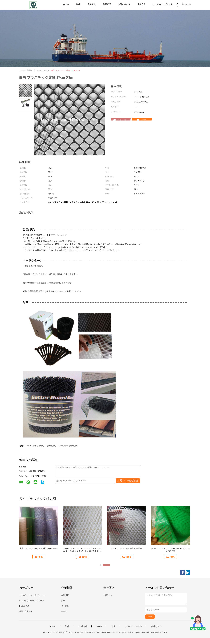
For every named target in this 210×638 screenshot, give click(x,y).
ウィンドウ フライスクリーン (31, 600)
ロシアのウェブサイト (163, 4)
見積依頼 (141, 4)
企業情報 (92, 4)
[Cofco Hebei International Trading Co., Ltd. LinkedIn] (188, 572)
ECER (164, 632)
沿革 (63, 600)
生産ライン (108, 595)
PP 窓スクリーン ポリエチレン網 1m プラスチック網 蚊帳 (170, 549)
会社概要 (65, 595)
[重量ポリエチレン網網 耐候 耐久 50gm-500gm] (38, 525)
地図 (113, 626)
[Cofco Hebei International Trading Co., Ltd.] (33, 5)
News (99, 626)
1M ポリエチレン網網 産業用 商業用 (126, 548)
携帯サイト (156, 626)
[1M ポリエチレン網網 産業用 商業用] (126, 525)
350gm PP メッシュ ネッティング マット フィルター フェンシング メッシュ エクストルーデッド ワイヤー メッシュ (82, 549)
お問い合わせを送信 (127, 480)
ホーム (66, 4)
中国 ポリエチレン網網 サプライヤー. (59, 632)
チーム (64, 611)
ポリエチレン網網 (35, 445)
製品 (78, 4)
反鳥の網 (51, 445)
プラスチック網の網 (68, 445)
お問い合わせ (124, 4)
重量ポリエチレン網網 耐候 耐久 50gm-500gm (39, 548)
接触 (143, 119)
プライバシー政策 (133, 626)
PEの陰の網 (24, 606)
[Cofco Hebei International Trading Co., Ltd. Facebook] (182, 572)
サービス (65, 606)
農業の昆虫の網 (25, 611)
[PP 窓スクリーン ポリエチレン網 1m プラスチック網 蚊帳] (170, 525)
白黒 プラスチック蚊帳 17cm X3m (65, 70)
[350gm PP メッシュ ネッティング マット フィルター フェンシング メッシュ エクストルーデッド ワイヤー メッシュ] (82, 525)
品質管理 (107, 4)
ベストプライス (123, 119)
